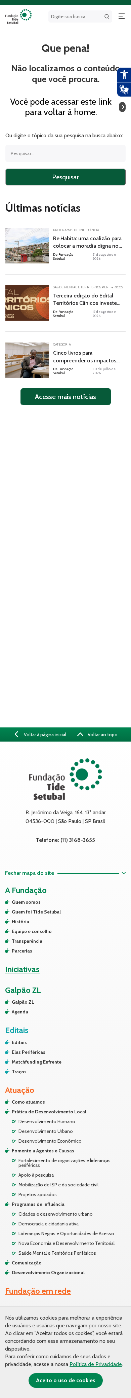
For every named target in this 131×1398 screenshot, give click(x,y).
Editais (19, 1042)
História (20, 921)
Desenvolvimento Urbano (45, 1131)
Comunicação (27, 1262)
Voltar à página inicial (44, 734)
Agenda (20, 1011)
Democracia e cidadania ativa (48, 1223)
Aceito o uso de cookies (65, 1380)
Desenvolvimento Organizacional (48, 1272)
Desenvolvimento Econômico (50, 1141)
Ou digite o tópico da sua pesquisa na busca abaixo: (64, 135)
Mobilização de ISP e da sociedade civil (58, 1184)
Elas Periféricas (28, 1052)
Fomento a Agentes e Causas (43, 1150)
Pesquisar (65, 177)
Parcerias (22, 950)
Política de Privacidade (96, 1364)
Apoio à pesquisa (36, 1175)
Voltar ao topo (102, 734)
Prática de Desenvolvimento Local (49, 1111)
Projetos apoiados (37, 1194)
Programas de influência (38, 1204)
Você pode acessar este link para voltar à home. (61, 107)
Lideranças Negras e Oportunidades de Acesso (66, 1233)
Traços (19, 1071)
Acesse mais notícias (65, 397)
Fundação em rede (38, 1291)
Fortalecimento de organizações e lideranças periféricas (64, 1163)
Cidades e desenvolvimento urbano (55, 1214)
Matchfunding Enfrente (36, 1062)
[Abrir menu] (122, 16)
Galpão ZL (23, 1002)
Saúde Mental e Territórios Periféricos (57, 1253)
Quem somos (26, 902)
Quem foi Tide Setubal (36, 911)
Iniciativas (22, 969)
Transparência (27, 941)
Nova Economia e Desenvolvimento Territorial (66, 1243)
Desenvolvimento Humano (46, 1121)
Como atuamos (28, 1102)
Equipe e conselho (32, 931)
